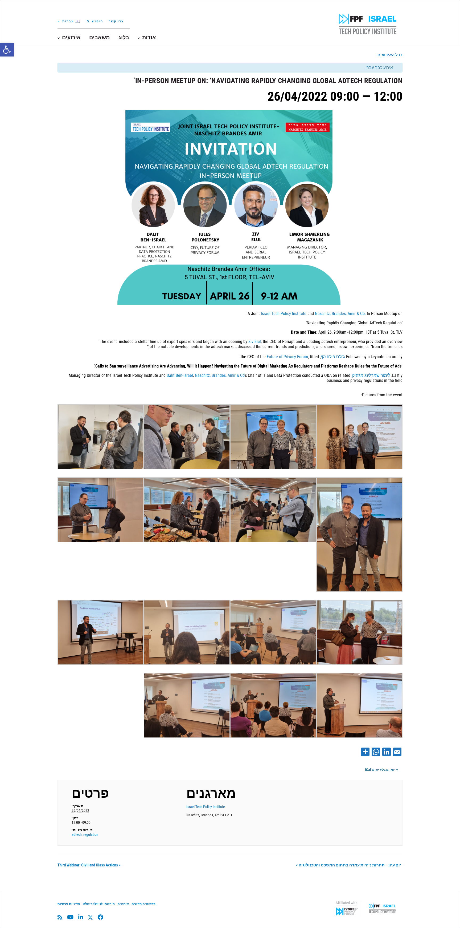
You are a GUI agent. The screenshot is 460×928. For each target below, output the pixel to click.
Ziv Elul (254, 341)
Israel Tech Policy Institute (283, 313)
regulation (90, 834)
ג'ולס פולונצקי (333, 356)
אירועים (123, 904)
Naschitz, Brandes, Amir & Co (219, 375)
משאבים (99, 37)
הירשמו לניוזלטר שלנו (99, 904)
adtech (77, 834)
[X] (90, 917)
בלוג (123, 37)
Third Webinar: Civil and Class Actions (89, 865)
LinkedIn (80, 917)
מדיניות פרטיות (69, 904)
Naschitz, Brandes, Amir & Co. (340, 313)
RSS (60, 917)
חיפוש (97, 21)
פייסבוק (100, 917)
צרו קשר (116, 21)
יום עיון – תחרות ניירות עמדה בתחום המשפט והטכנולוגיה (348, 865)
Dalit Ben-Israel (180, 375)
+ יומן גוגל (390, 770)
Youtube (70, 917)
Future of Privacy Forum (287, 356)
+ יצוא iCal (373, 770)
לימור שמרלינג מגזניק (371, 375)
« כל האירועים (389, 55)
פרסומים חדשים (143, 904)
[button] (7, 50)
